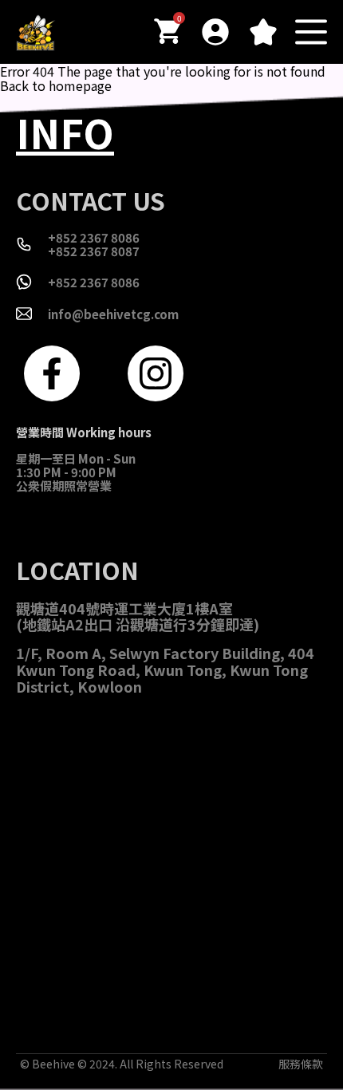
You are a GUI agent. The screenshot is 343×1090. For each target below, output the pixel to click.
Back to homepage (56, 85)
